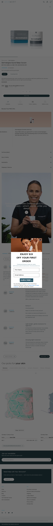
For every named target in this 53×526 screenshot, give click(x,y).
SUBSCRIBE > (26, 280)
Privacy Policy (32, 285)
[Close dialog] (40, 240)
